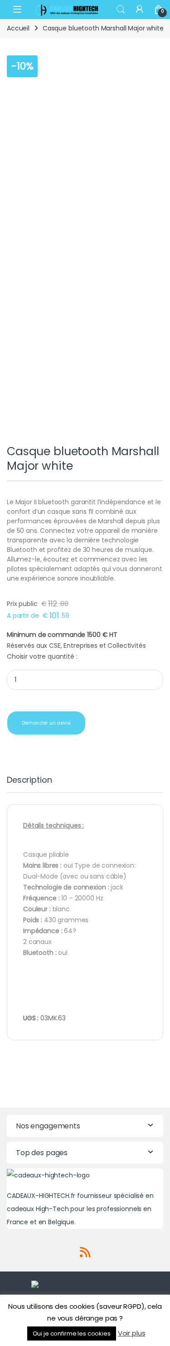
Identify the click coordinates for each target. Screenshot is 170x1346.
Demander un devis (46, 722)
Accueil (18, 28)
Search (121, 10)
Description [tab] (29, 780)
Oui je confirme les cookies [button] (72, 1333)
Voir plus (132, 1333)
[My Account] (140, 9)
